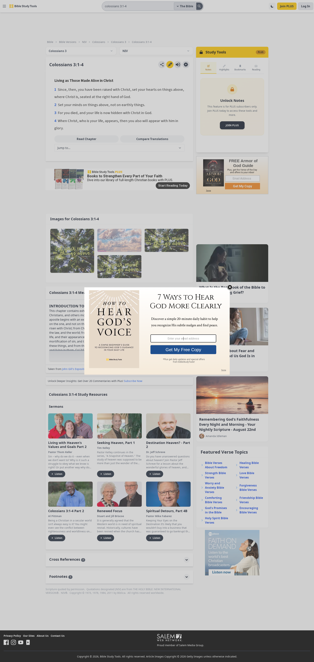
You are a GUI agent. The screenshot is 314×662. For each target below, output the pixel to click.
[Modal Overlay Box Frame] (157, 331)
